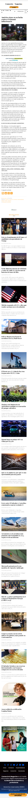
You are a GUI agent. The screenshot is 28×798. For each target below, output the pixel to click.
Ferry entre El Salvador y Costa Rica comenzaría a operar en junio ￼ (13, 504)
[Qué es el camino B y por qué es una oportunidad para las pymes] (14, 461)
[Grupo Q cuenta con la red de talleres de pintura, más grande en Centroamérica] (14, 621)
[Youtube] (14, 765)
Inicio (4, 768)
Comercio (11, 199)
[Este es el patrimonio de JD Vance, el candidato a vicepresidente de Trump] (14, 226)
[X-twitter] (5, 765)
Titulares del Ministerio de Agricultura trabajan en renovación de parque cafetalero (13, 406)
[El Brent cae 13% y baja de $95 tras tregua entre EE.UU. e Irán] (14, 360)
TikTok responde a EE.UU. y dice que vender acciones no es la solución (14, 306)
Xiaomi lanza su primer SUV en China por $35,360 (12, 440)
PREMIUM (20, 11)
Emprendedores (21, 199)
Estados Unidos (4, 200)
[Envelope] (23, 765)
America (7, 199)
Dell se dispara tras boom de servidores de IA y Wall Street (11, 337)
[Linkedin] (20, 765)
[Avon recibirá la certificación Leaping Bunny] (14, 694)
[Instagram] (11, 765)
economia (15, 199)
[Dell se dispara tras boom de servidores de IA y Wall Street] (14, 326)
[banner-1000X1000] (14, 738)
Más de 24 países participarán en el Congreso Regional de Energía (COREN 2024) (13, 598)
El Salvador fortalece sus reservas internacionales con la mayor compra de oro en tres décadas (13, 668)
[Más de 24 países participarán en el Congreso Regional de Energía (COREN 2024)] (14, 587)
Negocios (9, 200)
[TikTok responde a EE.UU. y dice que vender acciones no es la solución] (14, 294)
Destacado (4, 202)
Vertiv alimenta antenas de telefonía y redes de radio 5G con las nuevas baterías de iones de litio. (13, 270)
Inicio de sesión (26, 11)
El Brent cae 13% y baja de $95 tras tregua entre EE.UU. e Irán (13, 372)
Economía (9, 202)
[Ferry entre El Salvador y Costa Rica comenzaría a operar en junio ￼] (14, 493)
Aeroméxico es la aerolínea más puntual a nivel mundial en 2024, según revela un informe (12, 535)
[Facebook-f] (8, 765)
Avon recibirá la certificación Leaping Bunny (11, 710)
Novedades (21, 771)
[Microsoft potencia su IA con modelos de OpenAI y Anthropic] (14, 556)
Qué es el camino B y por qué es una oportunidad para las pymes (13, 473)
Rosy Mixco (5, 198)
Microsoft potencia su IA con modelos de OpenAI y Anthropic (12, 567)
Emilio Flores (8, 243)
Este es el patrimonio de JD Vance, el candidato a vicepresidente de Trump (14, 239)
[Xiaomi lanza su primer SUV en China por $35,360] (14, 428)
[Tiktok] (17, 765)
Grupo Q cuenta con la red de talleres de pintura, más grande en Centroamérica (13, 635)
